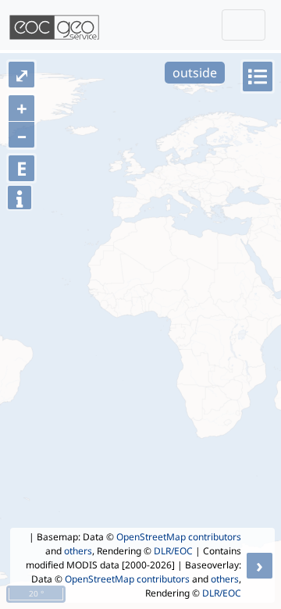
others (78, 550)
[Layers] (257, 76)
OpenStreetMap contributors (178, 536)
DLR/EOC (173, 550)
